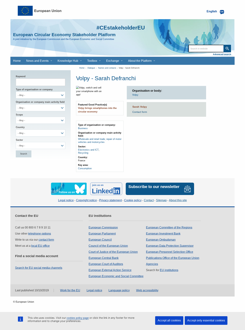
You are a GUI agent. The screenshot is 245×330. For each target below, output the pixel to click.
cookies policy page (78, 317)
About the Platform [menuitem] (140, 60)
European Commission (103, 227)
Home (81, 68)
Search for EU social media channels (38, 267)
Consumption (85, 168)
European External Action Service (110, 270)
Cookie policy (133, 200)
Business (83, 128)
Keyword (20, 76)
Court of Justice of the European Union (113, 251)
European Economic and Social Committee (116, 276)
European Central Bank (104, 257)
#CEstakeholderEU (120, 28)
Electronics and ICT (88, 149)
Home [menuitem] (17, 60)
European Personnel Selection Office (169, 251)
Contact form (139, 111)
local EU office (40, 245)
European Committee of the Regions (169, 227)
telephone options (39, 233)
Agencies (152, 264)
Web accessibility (147, 290)
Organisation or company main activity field (40, 102)
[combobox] (40, 94)
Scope (19, 114)
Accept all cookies (169, 320)
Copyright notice (86, 200)
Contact (149, 200)
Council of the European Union (108, 245)
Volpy (135, 94)
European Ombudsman (161, 239)
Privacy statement (110, 200)
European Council (100, 239)
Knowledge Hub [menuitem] (68, 60)
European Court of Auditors (106, 264)
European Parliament (102, 233)
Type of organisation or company (34, 89)
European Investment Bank (163, 233)
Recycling (83, 152)
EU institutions (169, 270)
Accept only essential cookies (206, 320)
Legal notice (66, 200)
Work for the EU (70, 290)
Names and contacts (107, 68)
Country (20, 127)
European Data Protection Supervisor (170, 245)
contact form (46, 239)
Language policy (119, 290)
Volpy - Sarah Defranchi (129, 68)
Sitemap (161, 200)
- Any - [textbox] (21, 95)
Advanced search (222, 54)
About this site (178, 200)
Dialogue (91, 68)
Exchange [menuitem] (112, 60)
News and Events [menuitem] (37, 60)
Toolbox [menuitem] (92, 60)
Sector (19, 140)
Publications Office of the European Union (172, 257)
